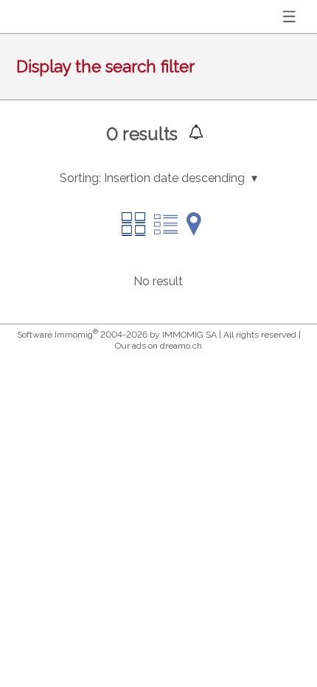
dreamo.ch (181, 346)
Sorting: (80, 178)
